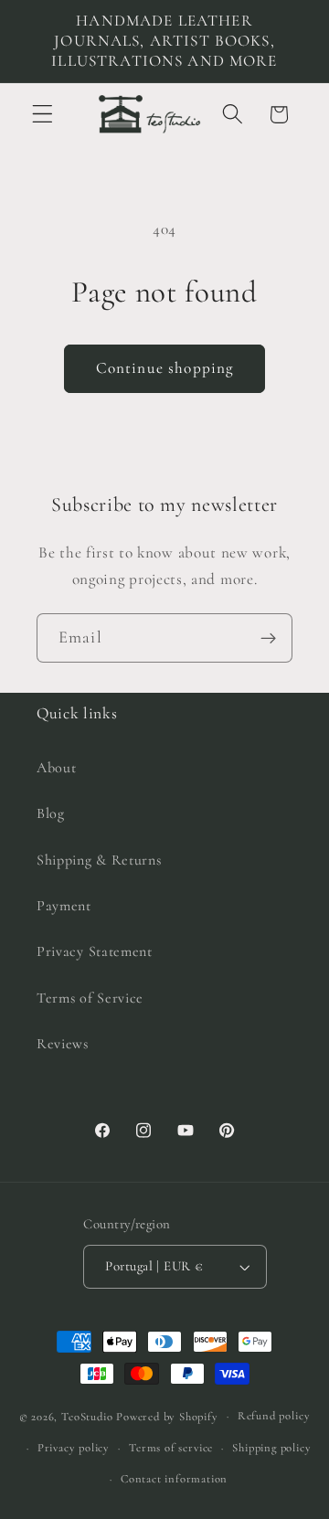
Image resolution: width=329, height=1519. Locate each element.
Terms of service (171, 1447)
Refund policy (274, 1415)
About (56, 768)
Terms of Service (90, 998)
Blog (51, 813)
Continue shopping (165, 367)
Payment (64, 906)
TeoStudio (86, 1415)
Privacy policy (73, 1447)
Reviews (63, 1044)
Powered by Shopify (167, 1415)
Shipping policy (271, 1447)
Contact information (174, 1478)
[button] (42, 114)
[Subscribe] (268, 638)
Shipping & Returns (99, 860)
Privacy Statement (95, 951)
